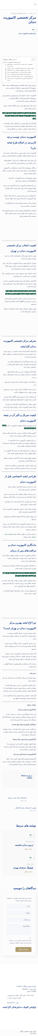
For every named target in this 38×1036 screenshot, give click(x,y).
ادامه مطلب (27, 849)
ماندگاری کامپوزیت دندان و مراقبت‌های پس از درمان (20, 76)
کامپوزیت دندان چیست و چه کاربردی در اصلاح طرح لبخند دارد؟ (19, 65)
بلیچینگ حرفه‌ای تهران (23, 868)
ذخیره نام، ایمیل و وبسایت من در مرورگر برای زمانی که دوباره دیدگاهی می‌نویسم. (20, 942)
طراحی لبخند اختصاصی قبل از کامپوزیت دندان (18, 74)
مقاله (33, 29)
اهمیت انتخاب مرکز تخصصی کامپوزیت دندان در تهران (20, 68)
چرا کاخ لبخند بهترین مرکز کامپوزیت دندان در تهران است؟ (19, 79)
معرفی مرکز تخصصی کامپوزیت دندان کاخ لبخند (19, 70)
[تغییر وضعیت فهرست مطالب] (32, 59)
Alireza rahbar (17, 13)
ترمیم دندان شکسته (24, 845)
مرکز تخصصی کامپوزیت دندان (12, 62)
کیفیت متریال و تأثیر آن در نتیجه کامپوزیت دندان (19, 72)
